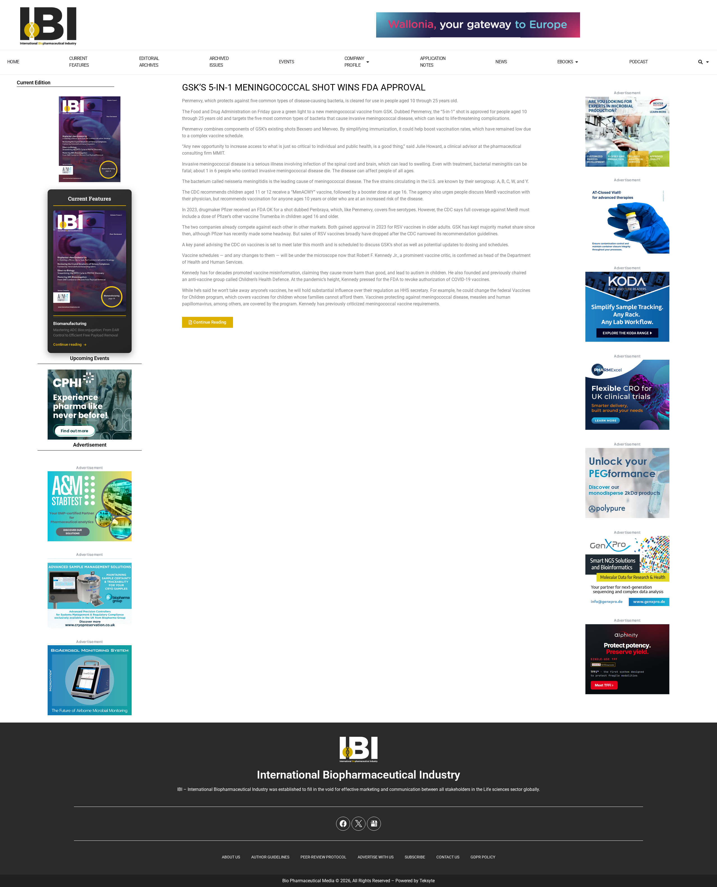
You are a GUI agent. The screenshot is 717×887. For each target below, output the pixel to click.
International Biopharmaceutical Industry (358, 774)
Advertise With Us (376, 857)
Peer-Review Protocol (323, 857)
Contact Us (447, 857)
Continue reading (67, 344)
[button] (207, 322)
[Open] (707, 62)
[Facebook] (343, 824)
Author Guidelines (270, 857)
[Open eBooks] (576, 62)
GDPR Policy (483, 857)
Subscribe (415, 857)
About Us (231, 857)
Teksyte (427, 880)
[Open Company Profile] (368, 62)
